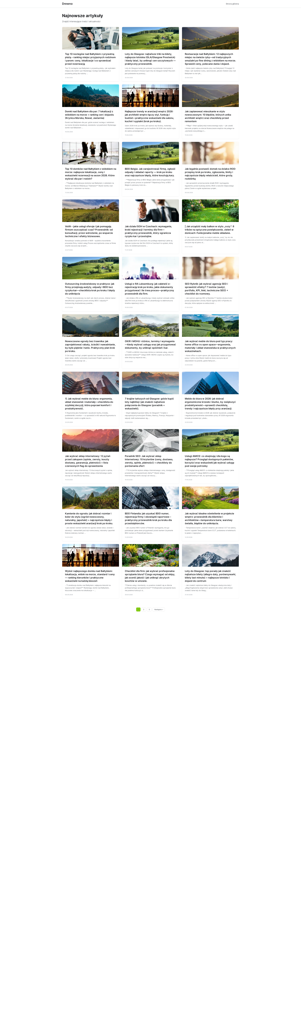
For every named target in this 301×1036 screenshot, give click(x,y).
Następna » (158, 609)
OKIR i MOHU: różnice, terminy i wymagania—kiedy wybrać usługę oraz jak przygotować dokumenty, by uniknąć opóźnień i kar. (150, 344)
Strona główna (232, 4)
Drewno (67, 3)
